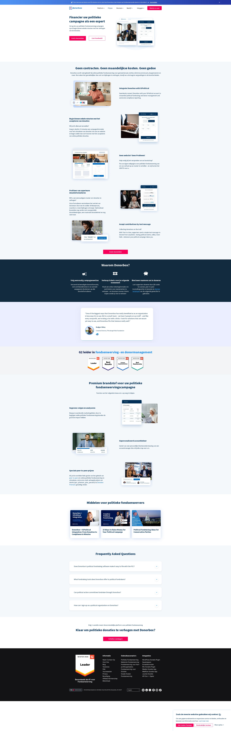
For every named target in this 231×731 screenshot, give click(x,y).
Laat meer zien (204, 721)
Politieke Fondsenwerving (129, 660)
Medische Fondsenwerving (130, 662)
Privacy (105, 674)
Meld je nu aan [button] (155, 8)
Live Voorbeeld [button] (97, 38)
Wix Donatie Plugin (148, 667)
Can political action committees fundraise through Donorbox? (97, 592)
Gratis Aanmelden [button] (77, 38)
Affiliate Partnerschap (110, 678)
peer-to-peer (73, 478)
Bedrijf (129, 8)
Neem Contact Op (109, 660)
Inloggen (140, 8)
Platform (100, 8)
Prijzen (110, 8)
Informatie (107, 656)
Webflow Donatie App (149, 671)
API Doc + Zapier (148, 676)
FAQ (104, 669)
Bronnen (119, 8)
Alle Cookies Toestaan (185, 725)
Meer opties (218, 725)
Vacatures (106, 667)
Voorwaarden (107, 671)
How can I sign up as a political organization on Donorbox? (96, 605)
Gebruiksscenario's (128, 656)
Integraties (146, 656)
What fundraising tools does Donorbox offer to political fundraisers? (100, 579)
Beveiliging (106, 676)
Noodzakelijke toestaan (203, 725)
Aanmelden (153, 2)
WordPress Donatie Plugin (151, 660)
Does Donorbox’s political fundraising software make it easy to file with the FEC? (104, 566)
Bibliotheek (106, 681)
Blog (104, 664)
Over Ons (106, 662)
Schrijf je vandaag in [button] (115, 639)
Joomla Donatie (147, 674)
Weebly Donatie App (149, 669)
